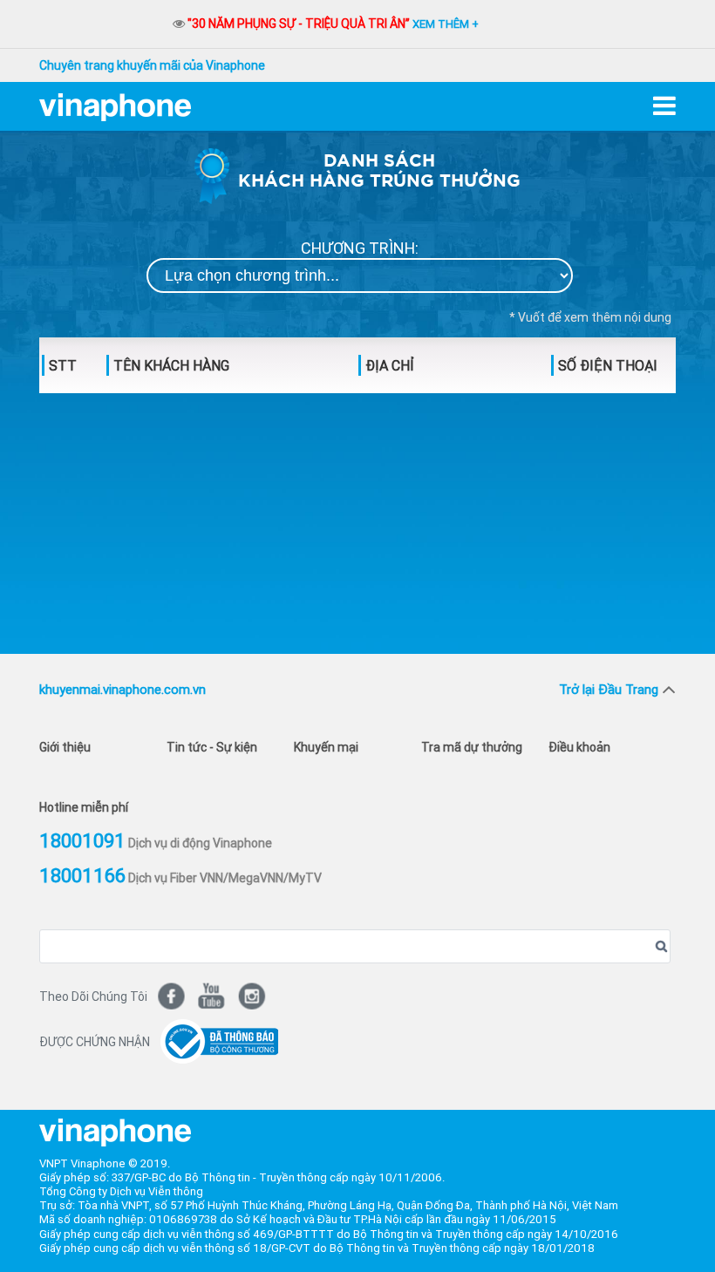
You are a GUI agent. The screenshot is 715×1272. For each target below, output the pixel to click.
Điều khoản (579, 747)
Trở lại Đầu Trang (608, 689)
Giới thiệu (65, 747)
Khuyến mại (326, 747)
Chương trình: (360, 249)
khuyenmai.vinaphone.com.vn (122, 689)
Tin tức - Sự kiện (212, 747)
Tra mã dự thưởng (471, 747)
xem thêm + (445, 24)
